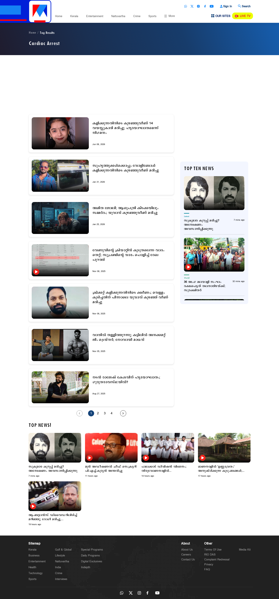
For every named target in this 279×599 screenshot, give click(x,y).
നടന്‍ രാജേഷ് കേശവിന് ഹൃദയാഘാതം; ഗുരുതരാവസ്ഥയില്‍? (126, 380)
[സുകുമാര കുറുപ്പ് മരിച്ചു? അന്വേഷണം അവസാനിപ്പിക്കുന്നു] (214, 193)
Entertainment (94, 16)
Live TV (245, 16)
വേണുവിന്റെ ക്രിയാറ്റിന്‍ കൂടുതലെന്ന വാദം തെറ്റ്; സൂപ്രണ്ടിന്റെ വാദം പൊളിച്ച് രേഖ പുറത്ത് (128, 255)
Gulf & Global (63, 550)
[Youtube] (212, 6)
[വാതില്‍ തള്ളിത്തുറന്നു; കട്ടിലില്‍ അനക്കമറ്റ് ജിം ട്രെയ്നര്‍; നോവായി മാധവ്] (60, 345)
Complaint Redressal (216, 560)
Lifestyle (60, 556)
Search (246, 6)
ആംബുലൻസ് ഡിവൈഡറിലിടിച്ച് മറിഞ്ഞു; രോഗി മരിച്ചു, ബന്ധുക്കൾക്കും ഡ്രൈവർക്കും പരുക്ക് (52, 517)
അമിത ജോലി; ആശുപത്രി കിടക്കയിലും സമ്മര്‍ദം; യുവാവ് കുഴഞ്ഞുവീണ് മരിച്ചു (125, 210)
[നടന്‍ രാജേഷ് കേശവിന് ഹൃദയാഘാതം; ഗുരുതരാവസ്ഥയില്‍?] (60, 387)
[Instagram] (198, 6)
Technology (35, 573)
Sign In (227, 6)
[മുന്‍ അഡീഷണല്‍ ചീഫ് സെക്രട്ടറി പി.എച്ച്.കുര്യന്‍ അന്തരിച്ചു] (111, 447)
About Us (187, 550)
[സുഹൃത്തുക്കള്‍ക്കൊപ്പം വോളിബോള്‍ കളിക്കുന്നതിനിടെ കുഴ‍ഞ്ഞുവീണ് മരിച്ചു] (60, 176)
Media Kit (245, 550)
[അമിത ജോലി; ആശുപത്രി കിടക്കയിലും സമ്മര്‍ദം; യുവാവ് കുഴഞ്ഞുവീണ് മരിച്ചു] (60, 218)
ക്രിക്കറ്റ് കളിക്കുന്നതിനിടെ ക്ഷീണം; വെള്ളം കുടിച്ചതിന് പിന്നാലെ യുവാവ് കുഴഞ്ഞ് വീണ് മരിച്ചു (130, 297)
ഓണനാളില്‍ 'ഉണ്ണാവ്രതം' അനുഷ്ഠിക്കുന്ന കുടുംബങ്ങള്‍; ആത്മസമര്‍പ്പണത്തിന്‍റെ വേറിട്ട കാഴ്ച (220, 469)
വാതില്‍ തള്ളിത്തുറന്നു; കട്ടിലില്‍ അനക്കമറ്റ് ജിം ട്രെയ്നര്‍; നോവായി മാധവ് (129, 337)
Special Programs (92, 550)
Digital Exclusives (91, 561)
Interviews (61, 579)
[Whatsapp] (185, 6)
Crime (136, 16)
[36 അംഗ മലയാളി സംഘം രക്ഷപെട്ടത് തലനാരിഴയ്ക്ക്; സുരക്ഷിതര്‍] (214, 255)
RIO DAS (210, 555)
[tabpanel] (55, 455)
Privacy (208, 565)
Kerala (74, 16)
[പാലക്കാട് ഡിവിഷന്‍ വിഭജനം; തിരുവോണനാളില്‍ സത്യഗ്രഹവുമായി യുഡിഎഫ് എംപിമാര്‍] (167, 447)
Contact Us (188, 560)
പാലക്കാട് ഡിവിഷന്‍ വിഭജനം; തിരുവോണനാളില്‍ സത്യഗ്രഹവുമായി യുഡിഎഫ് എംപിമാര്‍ (163, 469)
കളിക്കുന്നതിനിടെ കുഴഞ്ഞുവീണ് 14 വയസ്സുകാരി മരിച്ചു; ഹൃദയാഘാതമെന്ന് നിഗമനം (125, 128)
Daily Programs (90, 556)
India (58, 567)
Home (58, 16)
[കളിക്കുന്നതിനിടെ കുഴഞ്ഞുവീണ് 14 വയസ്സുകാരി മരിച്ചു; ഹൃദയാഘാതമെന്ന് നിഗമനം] (60, 133)
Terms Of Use (212, 550)
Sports (152, 16)
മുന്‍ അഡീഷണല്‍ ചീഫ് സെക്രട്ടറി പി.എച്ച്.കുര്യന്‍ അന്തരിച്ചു (110, 469)
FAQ (207, 569)
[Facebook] (205, 6)
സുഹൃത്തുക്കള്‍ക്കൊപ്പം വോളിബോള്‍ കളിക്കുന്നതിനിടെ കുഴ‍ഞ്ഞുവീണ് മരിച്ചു (125, 168)
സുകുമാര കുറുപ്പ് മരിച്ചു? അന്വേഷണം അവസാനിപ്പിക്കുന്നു (201, 225)
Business (33, 556)
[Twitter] (192, 6)
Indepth (85, 567)
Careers (186, 555)
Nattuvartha (118, 16)
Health (32, 567)
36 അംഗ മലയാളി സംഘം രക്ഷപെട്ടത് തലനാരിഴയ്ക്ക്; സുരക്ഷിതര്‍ (204, 286)
